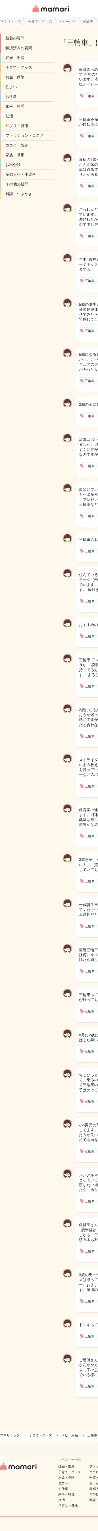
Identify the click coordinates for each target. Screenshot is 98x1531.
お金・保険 (14, 77)
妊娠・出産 (14, 57)
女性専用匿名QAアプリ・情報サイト (50, 12)
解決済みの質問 (18, 48)
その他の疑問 (16, 184)
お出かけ (13, 164)
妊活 (9, 116)
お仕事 (11, 96)
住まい (11, 87)
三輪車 (77, 42)
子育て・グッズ (18, 67)
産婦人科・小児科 (20, 174)
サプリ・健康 (16, 126)
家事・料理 (14, 106)
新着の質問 (14, 38)
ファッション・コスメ (24, 135)
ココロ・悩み (16, 145)
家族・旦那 (14, 155)
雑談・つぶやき (18, 194)
